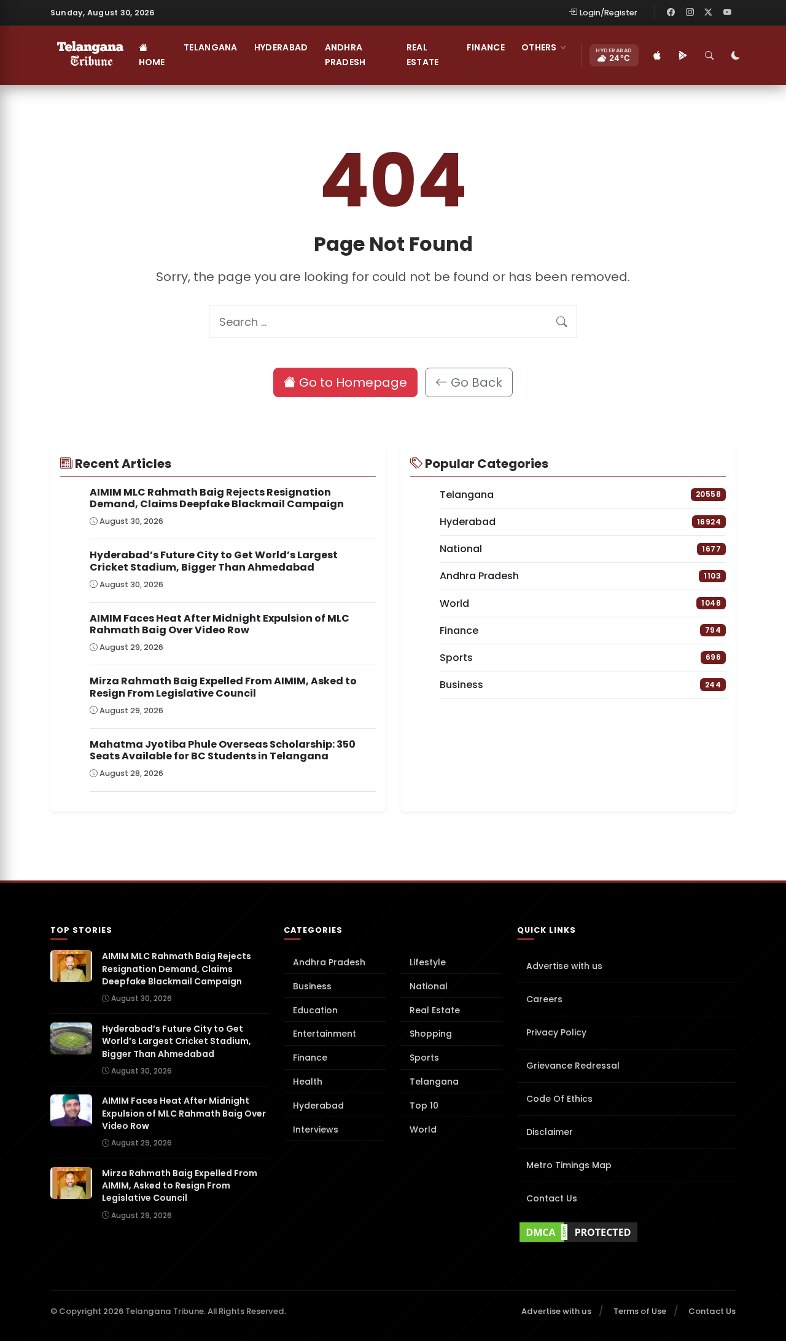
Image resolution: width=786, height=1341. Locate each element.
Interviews (315, 1129)
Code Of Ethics (559, 1099)
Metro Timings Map (569, 1165)
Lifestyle (428, 962)
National (429, 986)
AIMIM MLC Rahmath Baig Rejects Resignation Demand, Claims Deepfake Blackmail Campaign (217, 498)
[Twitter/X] (708, 12)
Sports (424, 1057)
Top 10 (424, 1105)
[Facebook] (671, 12)
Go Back (475, 382)
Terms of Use (639, 1311)
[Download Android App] (683, 55)
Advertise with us (564, 966)
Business (312, 986)
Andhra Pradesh (345, 54)
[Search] (710, 55)
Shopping (431, 1033)
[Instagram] (689, 12)
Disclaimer (549, 1132)
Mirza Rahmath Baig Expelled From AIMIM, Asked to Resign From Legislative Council (223, 687)
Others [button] (539, 47)
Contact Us (551, 1198)
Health (307, 1081)
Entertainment (324, 1033)
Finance (486, 47)
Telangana (211, 47)
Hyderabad (281, 47)
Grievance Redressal (573, 1065)
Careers (544, 999)
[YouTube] (727, 12)
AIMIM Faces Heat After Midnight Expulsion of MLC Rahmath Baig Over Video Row (219, 624)
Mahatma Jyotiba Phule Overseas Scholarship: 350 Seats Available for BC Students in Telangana (223, 750)
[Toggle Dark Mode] (736, 55)
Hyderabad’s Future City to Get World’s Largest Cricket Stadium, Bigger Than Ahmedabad (214, 561)
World (423, 1129)
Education (315, 1010)
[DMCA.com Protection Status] (626, 1232)
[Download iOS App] (657, 55)
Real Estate (423, 54)
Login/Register (608, 12)
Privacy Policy (556, 1032)
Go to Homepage (351, 382)
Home (152, 62)
